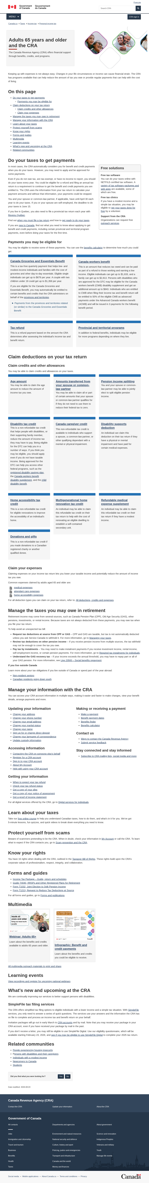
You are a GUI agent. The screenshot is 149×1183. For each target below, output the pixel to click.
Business (12, 1150)
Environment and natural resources (66, 1134)
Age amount (18, 381)
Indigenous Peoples (105, 1139)
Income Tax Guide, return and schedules (39, 879)
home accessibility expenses (28, 595)
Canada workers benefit (94, 261)
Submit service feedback (93, 742)
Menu (12, 16)
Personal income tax (47, 24)
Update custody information (27, 740)
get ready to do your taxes (75, 220)
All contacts (13, 1125)
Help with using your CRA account (30, 768)
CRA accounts (65, 1022)
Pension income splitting (118, 381)
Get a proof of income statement (30, 797)
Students (17, 1065)
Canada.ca (12, 24)
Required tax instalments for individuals (119, 653)
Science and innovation (106, 1134)
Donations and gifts (23, 536)
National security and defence (64, 1139)
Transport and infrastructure (63, 1156)
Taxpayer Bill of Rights (83, 859)
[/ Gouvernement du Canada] (29, 7)
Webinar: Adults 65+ (22, 936)
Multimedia (18, 139)
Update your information (62, 1107)
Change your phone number (27, 718)
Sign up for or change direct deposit (31, 733)
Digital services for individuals (73, 802)
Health (11, 1161)
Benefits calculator (90, 725)
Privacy (84, 1176)
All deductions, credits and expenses (95, 600)
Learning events (21, 142)
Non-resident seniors (23, 675)
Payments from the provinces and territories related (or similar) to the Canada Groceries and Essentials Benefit (41, 307)
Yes (60, 1076)
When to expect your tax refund (29, 782)
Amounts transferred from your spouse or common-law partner (73, 385)
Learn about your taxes (25, 124)
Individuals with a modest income (30, 1057)
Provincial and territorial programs (101, 327)
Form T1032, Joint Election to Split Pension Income (39, 886)
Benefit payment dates (92, 718)
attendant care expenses (27, 591)
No (67, 1076)
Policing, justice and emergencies (66, 1150)
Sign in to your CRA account (27, 761)
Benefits (11, 1156)
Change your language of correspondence (34, 736)
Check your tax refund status (28, 786)
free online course (27, 818)
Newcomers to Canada (24, 1061)
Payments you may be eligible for (34, 101)
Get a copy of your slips (25, 789)
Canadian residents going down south (32, 679)
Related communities (23, 150)
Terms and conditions (68, 1176)
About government (104, 1125)
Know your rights (21, 131)
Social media (13, 1176)
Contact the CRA (15, 1107)
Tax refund (17, 327)
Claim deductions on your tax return (31, 105)
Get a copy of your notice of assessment (34, 793)
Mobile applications (30, 1176)
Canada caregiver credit (71, 424)
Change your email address (27, 721)
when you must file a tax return (33, 220)
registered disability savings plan (27, 472)
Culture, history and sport (62, 1145)
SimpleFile (133, 1010)
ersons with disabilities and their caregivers (36, 1054)
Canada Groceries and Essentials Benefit (37, 261)
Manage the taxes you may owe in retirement (36, 116)
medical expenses (23, 587)
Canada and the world (61, 1161)
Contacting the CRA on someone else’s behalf (36, 753)
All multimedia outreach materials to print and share (34, 966)
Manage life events (104, 1156)
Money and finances (60, 1167)
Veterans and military (105, 1145)
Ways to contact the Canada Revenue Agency (104, 739)
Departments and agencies (63, 1125)
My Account (108, 839)
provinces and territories (36, 297)
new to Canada (26, 225)
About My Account (22, 765)
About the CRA (103, 1107)
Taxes (22, 24)
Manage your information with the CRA (33, 120)
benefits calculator (93, 247)
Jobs (10, 1134)
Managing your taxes (100, 638)
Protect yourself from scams (27, 127)
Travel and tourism (15, 1145)
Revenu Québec (16, 215)
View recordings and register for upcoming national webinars (39, 981)
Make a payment (89, 714)
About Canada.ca (49, 1176)
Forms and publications (52, 895)
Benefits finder (88, 721)
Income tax (32, 24)
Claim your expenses (28, 112)
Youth (99, 1150)
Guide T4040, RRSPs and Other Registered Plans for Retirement (46, 883)
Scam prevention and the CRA (71, 842)
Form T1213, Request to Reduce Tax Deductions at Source (43, 890)
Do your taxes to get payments (29, 97)
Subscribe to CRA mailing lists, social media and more (109, 756)
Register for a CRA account (27, 757)
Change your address (24, 714)
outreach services (110, 223)
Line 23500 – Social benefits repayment (81, 660)
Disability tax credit (23, 424)
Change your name (23, 729)
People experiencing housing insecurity (33, 1050)
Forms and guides (22, 135)
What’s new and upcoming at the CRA (32, 146)
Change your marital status (27, 725)
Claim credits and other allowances (35, 109)
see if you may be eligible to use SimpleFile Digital (77, 1035)
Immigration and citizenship (19, 1139)
